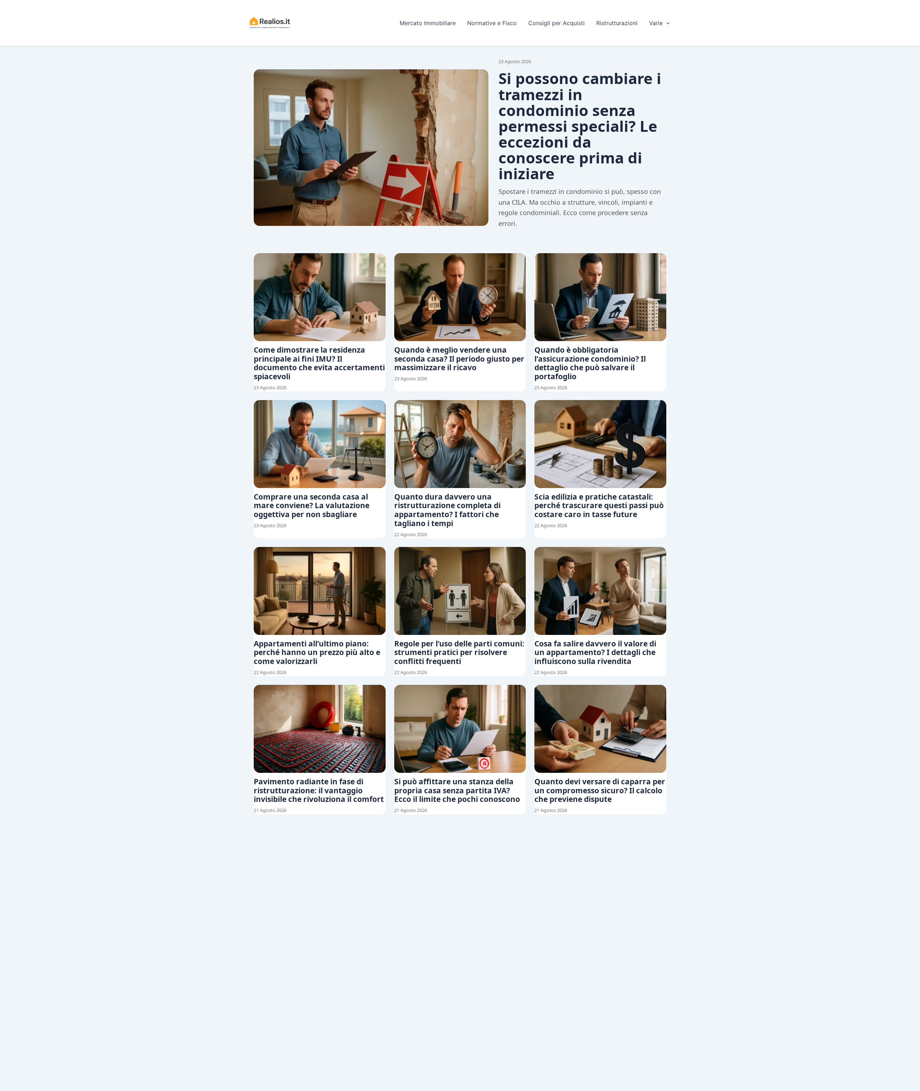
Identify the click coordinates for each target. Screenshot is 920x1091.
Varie (656, 23)
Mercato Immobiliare (428, 23)
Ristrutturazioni (617, 23)
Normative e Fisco (492, 23)
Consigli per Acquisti (556, 23)
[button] (666, 23)
